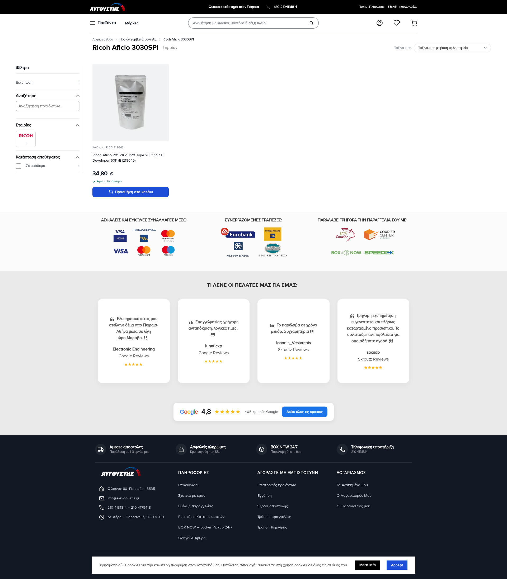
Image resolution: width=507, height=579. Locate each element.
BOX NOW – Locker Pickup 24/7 (205, 527)
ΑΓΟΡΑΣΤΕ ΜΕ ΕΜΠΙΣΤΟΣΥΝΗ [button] (287, 473)
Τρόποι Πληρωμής (371, 7)
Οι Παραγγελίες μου (353, 506)
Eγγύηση (264, 495)
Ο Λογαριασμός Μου (354, 495)
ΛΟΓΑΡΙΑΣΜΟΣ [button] (351, 473)
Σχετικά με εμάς (191, 495)
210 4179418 (141, 507)
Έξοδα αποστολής (272, 506)
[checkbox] (26, 139)
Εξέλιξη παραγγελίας (402, 7)
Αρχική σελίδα (102, 39)
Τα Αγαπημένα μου (352, 485)
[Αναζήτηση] (311, 23)
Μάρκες (131, 23)
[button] (379, 23)
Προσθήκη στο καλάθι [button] (134, 192)
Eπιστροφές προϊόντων (276, 485)
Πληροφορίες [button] (193, 473)
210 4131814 (117, 507)
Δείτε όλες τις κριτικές (305, 411)
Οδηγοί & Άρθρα (192, 538)
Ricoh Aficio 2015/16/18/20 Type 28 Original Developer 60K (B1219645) (127, 158)
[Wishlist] (396, 23)
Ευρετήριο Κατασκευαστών (201, 516)
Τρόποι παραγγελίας (274, 516)
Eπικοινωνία (188, 485)
